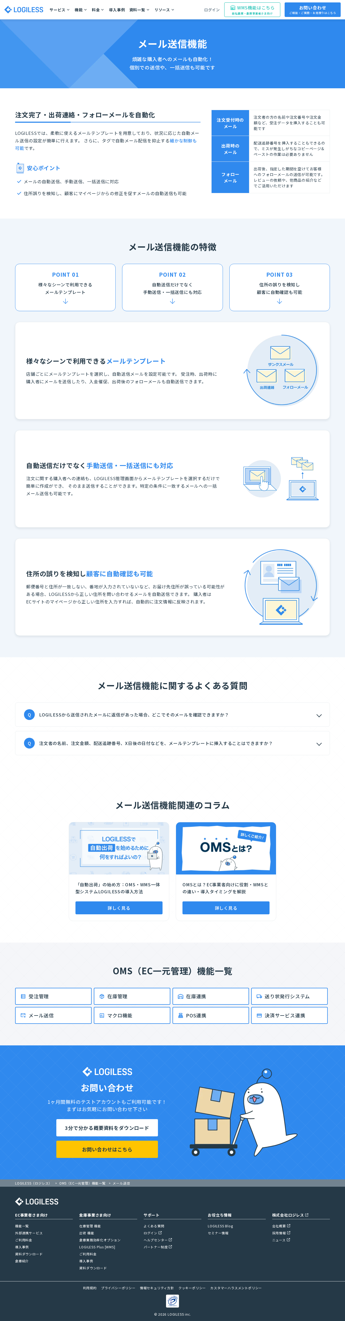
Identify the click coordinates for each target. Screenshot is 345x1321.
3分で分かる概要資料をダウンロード (107, 1127)
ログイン (212, 9)
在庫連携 (196, 996)
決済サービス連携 (285, 1015)
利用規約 (90, 1287)
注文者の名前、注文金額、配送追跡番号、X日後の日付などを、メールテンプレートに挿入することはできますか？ (150, 743)
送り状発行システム (287, 996)
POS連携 (196, 1015)
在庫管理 (117, 996)
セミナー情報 (218, 1233)
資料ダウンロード (29, 1254)
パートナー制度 (156, 1247)
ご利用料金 (23, 1240)
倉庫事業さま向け (95, 1215)
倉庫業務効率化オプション (100, 1240)
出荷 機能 (86, 1233)
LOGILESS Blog (220, 1226)
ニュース (279, 1240)
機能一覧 (22, 1226)
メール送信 (41, 1015)
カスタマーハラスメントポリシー (236, 1287)
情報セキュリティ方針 (157, 1287)
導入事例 (117, 9)
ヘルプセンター (156, 1240)
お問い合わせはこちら (107, 1149)
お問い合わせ (312, 9)
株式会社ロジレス (288, 1215)
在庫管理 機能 (90, 1226)
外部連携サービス (29, 1233)
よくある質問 (154, 1226)
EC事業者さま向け (31, 1215)
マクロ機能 (120, 1015)
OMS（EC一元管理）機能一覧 (82, 1183)
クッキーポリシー (192, 1287)
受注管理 (39, 996)
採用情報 (279, 1233)
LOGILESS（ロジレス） (33, 1183)
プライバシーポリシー (118, 1287)
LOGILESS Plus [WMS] (97, 1247)
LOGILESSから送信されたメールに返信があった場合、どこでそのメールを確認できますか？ (128, 714)
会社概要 (279, 1226)
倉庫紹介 (22, 1261)
